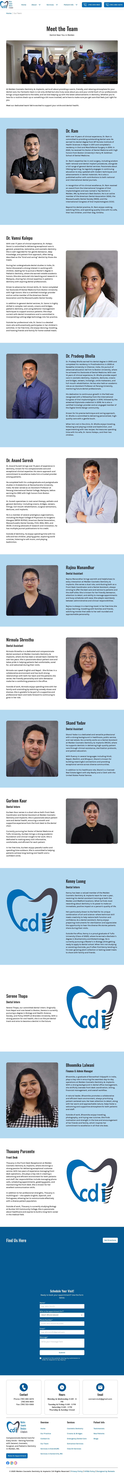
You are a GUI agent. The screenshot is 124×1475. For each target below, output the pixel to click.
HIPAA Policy (89, 1471)
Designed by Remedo (106, 1471)
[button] (7, 1463)
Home (8, 13)
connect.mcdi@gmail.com (100, 1399)
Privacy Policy (77, 1471)
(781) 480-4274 (27, 1399)
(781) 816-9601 (27, 1402)
